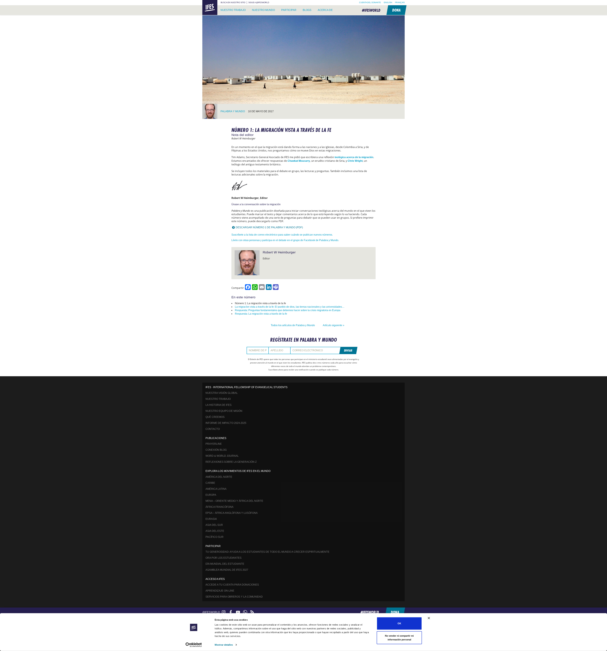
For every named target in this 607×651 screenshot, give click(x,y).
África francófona (219, 507)
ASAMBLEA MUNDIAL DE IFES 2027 (226, 569)
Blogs (307, 10)
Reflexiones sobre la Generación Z (231, 462)
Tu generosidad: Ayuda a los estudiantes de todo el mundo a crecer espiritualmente (267, 551)
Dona (396, 10)
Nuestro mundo (263, 10)
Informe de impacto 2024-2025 (225, 423)
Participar (288, 10)
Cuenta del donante (370, 2)
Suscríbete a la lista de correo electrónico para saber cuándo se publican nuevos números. (282, 234)
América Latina (216, 489)
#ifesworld (371, 10)
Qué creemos (215, 417)
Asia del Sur (214, 525)
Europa (210, 495)
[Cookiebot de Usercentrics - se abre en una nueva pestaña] (194, 644)
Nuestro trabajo (233, 10)
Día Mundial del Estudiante (224, 563)
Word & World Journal (222, 455)
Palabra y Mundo (233, 111)
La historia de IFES (218, 405)
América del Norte (218, 477)
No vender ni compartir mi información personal (399, 637)
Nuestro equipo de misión (223, 411)
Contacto (212, 429)
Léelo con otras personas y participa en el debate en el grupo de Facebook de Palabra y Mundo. (285, 240)
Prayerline (213, 443)
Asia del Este (214, 531)
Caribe (210, 483)
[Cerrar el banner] (429, 618)
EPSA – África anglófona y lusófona (231, 513)
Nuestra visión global (221, 393)
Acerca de (325, 10)
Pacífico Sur (214, 537)
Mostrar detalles (224, 644)
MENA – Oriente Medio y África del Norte (234, 501)
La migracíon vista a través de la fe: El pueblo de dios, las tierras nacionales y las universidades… (289, 306)
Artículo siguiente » (333, 325)
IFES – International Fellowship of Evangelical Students (209, 7)
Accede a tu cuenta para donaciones (232, 584)
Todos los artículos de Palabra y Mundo (293, 325)
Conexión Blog (216, 449)
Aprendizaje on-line (219, 590)
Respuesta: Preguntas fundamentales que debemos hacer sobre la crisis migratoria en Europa (287, 310)
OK (399, 623)
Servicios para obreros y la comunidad (234, 596)
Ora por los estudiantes (223, 557)
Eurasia (211, 519)
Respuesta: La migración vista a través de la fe (261, 313)
